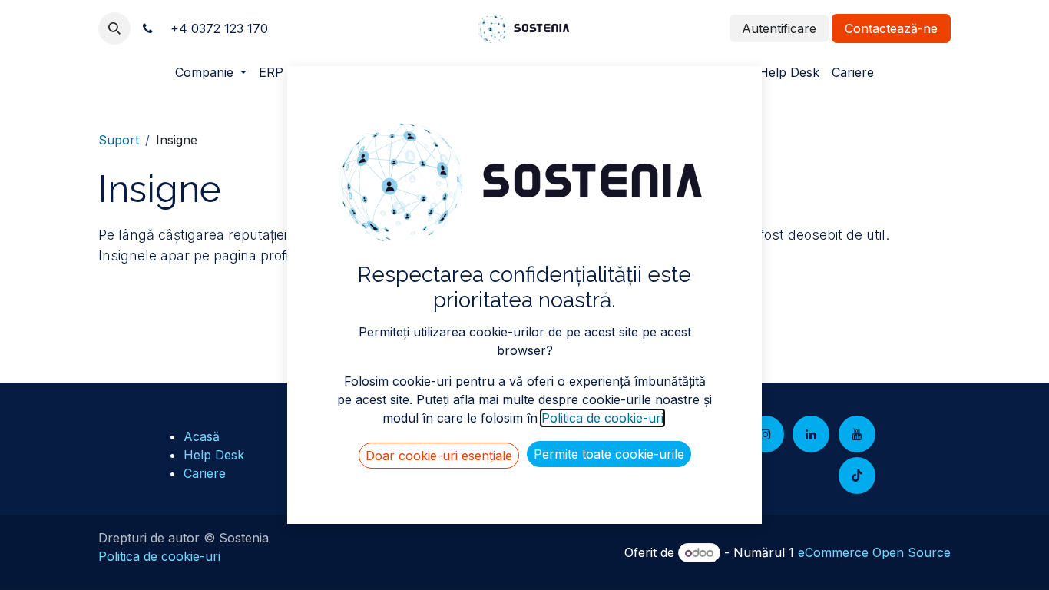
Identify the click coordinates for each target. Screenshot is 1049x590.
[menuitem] (211, 72)
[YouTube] (857, 434)
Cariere (205, 473)
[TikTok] (857, 475)
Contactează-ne (891, 28)
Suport (118, 140)
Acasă (202, 436)
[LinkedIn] (811, 434)
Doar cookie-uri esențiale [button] (439, 455)
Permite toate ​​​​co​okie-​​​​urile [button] (609, 454)
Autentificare (779, 28)
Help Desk (214, 454)
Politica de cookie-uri (159, 556)
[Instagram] (765, 434)
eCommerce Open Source (874, 552)
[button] (114, 28)
